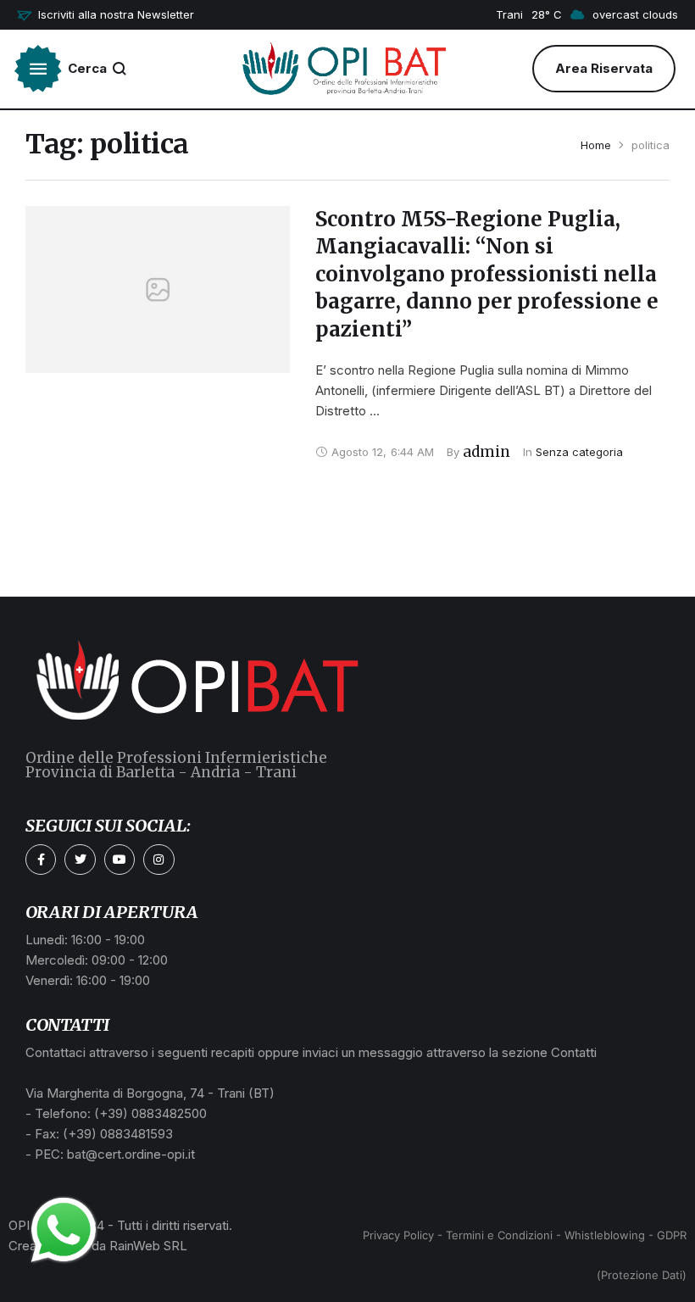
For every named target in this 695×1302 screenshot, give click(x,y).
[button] (105, 15)
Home (596, 145)
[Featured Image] (157, 289)
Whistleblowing (604, 1235)
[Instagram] (158, 859)
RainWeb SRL (148, 1246)
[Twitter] (79, 859)
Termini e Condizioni (499, 1235)
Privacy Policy (398, 1235)
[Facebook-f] (40, 859)
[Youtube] (119, 859)
